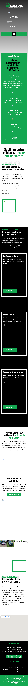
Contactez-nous (14, 27)
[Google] (20, 656)
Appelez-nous (14, 17)
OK (11, 683)
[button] (14, 34)
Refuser (16, 683)
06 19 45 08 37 (14, 19)
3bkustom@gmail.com (14, 29)
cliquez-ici (23, 681)
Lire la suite (5, 193)
